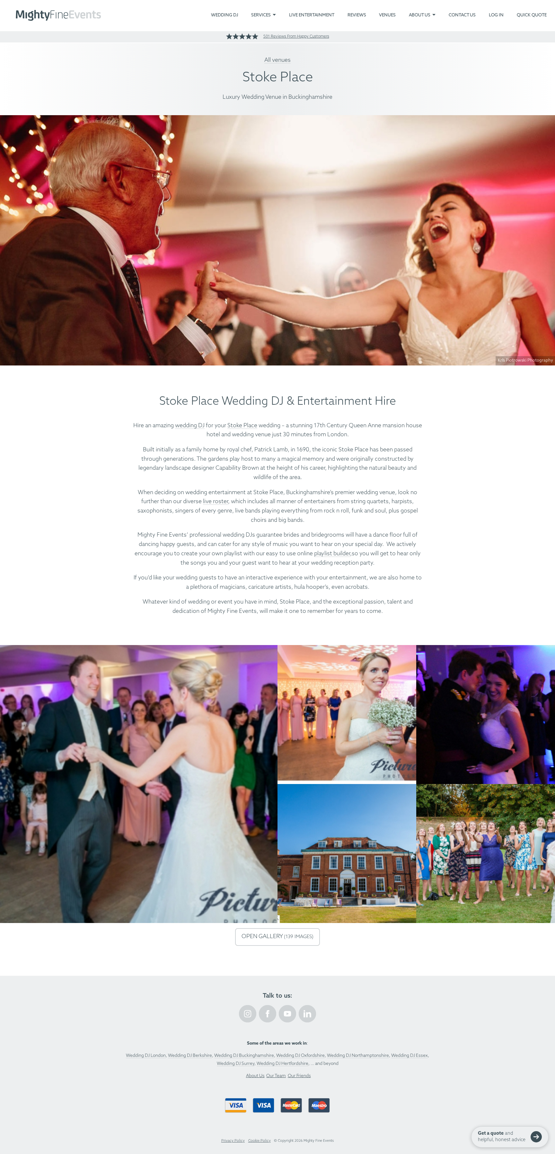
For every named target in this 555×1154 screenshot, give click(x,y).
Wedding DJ (224, 15)
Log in (496, 15)
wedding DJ (190, 426)
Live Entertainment (311, 15)
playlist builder (332, 554)
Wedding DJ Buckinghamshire (244, 1056)
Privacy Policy (233, 1141)
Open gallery (277, 936)
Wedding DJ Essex (409, 1056)
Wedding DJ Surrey (235, 1064)
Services (261, 15)
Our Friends (299, 1076)
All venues (277, 60)
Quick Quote (532, 15)
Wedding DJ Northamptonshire (358, 1056)
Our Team (276, 1076)
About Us (419, 15)
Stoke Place (242, 426)
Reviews (357, 15)
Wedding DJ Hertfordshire (282, 1064)
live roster (215, 501)
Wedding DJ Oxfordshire (300, 1056)
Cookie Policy (259, 1141)
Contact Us (462, 15)
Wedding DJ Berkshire (190, 1056)
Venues (387, 15)
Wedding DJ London (146, 1056)
